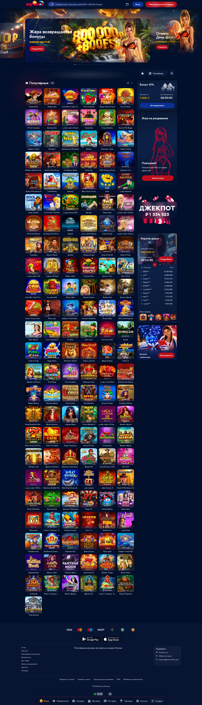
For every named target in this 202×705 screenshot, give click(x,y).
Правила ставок (84, 679)
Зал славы (25, 660)
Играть (33, 104)
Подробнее (37, 48)
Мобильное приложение (133, 679)
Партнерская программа (103, 679)
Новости (24, 651)
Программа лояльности (30, 654)
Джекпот (24, 667)
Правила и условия (66, 679)
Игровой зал (26, 657)
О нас (23, 647)
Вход (137, 4)
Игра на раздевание (29, 664)
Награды (24, 670)
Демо (29, 88)
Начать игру (158, 178)
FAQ (118, 679)
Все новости (166, 355)
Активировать (157, 105)
